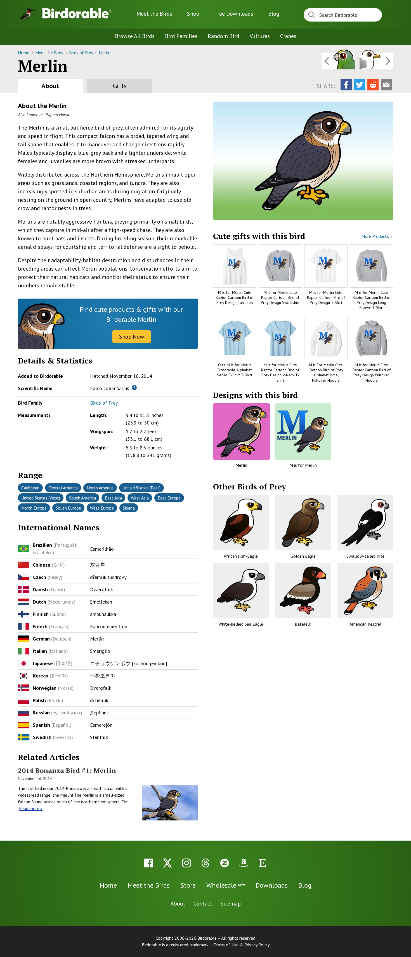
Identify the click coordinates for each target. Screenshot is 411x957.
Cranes (288, 36)
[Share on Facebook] (346, 84)
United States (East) (141, 488)
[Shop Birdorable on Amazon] (243, 863)
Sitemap (230, 903)
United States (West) (40, 498)
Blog (273, 13)
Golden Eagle (303, 556)
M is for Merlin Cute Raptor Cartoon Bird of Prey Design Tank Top (235, 297)
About (50, 85)
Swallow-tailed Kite (365, 556)
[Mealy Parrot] (338, 61)
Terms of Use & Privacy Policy (241, 944)
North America (100, 488)
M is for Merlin (303, 465)
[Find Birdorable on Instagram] (186, 863)
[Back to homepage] (77, 13)
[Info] (134, 387)
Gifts (120, 85)
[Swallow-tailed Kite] (365, 522)
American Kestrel (365, 624)
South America (82, 498)
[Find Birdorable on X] (167, 863)
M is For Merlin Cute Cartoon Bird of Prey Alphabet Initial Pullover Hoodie (326, 372)
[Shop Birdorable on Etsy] (262, 863)
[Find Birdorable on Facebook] (148, 863)
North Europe (34, 508)
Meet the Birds (154, 13)
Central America (63, 488)
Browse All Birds (135, 36)
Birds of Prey (81, 52)
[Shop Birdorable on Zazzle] (224, 863)
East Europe (169, 498)
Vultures (260, 36)
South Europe (68, 508)
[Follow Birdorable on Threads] (205, 863)
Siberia (129, 508)
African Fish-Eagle (241, 556)
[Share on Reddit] (373, 84)
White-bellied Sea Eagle (240, 624)
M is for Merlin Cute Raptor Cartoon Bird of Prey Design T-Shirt (326, 297)
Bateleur (303, 624)
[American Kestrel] (365, 590)
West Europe (102, 508)
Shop (193, 13)
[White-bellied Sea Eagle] (240, 590)
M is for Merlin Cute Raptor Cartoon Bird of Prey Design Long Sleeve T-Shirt (372, 300)
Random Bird (223, 36)
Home (24, 52)
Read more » (30, 808)
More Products (375, 236)
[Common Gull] (376, 61)
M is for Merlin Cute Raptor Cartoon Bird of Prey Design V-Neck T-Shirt (280, 372)
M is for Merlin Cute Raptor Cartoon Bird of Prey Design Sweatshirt (280, 297)
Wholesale (225, 885)
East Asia (113, 498)
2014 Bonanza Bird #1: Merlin (67, 770)
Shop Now (131, 336)
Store (188, 885)
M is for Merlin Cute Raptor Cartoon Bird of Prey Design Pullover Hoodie (372, 372)
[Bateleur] (303, 590)
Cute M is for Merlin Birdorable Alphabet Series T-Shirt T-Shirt (234, 369)
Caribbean (30, 488)
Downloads (233, 13)
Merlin (104, 52)
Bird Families (181, 36)
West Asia (140, 498)
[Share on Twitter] (359, 84)
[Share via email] (386, 84)
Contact (202, 903)
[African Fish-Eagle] (240, 522)
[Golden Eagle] (303, 522)
